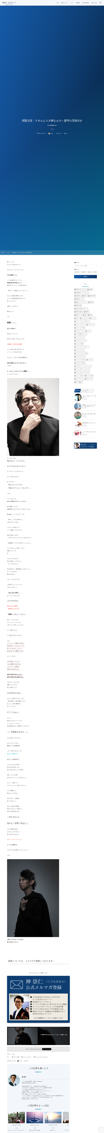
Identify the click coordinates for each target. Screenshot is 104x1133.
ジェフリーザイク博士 (80, 359)
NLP (77, 382)
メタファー (93, 318)
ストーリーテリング (80, 350)
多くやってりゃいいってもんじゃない (16, 1130)
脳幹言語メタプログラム (81, 289)
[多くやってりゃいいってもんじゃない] (16, 1117)
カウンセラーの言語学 (80, 362)
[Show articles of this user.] (14, 1080)
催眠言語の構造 (79, 311)
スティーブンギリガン (80, 356)
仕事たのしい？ (53, 1130)
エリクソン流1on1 (79, 375)
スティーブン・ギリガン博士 (81, 353)
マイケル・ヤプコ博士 (80, 327)
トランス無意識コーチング (81, 334)
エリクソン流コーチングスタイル (82, 372)
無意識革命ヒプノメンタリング (82, 292)
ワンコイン (96, 272)
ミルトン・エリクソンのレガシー (82, 321)
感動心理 (91, 302)
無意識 (84, 295)
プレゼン (89, 272)
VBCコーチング (89, 378)
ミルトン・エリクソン (80, 324)
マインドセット (91, 324)
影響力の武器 (78, 305)
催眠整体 (87, 311)
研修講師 (90, 289)
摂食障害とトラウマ (80, 299)
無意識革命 (78, 295)
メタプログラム (85, 318)
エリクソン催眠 (89, 375)
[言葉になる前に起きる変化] (34, 1117)
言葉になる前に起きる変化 (34, 1130)
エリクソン (83, 272)
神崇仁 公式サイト (9, 3)
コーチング (77, 272)
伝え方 (77, 318)
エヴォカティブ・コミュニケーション (83, 366)
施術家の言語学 (92, 295)
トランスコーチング (80, 337)
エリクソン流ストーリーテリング (82, 369)
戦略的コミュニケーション (81, 302)
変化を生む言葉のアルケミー (81, 308)
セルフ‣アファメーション (81, 340)
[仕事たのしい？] (53, 1117)
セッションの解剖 (79, 343)
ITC (81, 382)
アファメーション (79, 378)
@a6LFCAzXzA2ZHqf (35, 1049)
